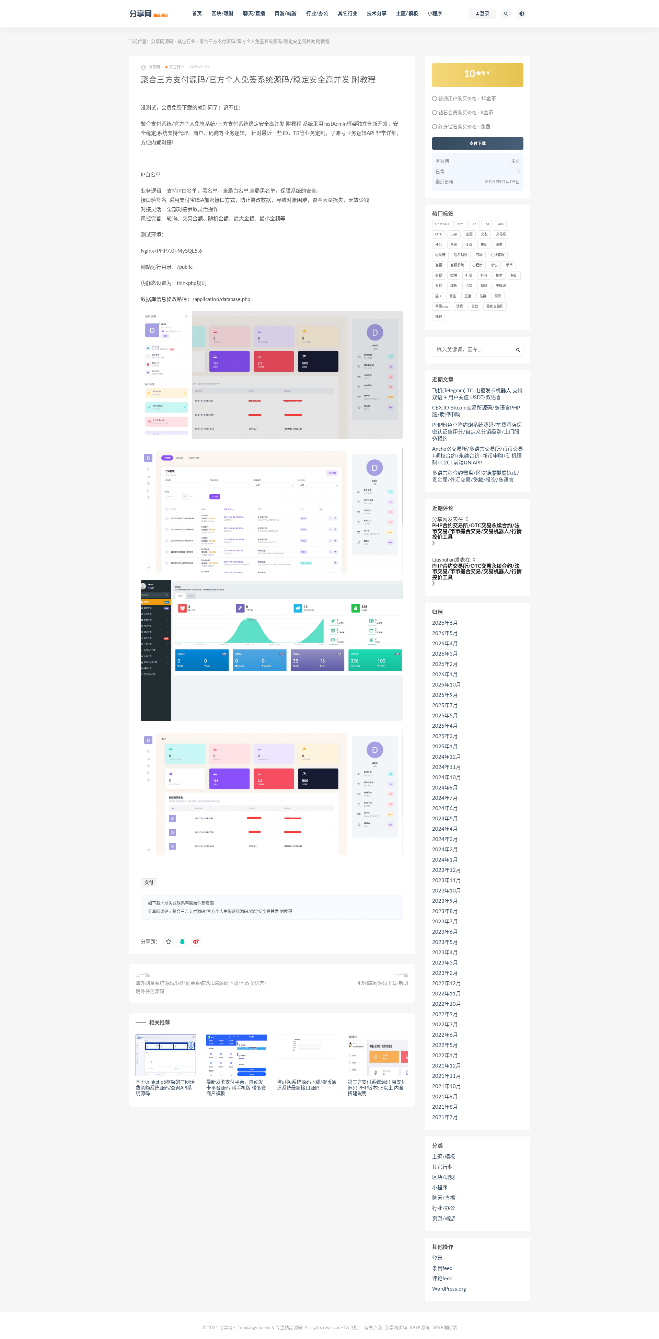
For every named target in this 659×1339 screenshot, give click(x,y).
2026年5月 (445, 633)
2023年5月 (445, 942)
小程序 (435, 13)
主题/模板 (407, 13)
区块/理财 (222, 13)
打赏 (468, 275)
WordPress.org (449, 1289)
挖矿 (514, 275)
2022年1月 (445, 1055)
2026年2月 (445, 664)
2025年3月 (445, 736)
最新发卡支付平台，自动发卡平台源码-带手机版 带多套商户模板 (236, 1088)
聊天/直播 (254, 13)
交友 (484, 234)
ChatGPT (442, 224)
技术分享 (376, 13)
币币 (509, 265)
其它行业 (347, 13)
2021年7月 (445, 1117)
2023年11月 (446, 880)
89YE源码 (420, 1328)
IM (487, 224)
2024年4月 (445, 829)
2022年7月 (445, 1024)
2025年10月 (446, 685)
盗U (438, 296)
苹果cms (441, 306)
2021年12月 (446, 1066)
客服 (438, 265)
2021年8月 (445, 1107)
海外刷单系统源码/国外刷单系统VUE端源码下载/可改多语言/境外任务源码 (201, 987)
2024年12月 (446, 757)
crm (460, 224)
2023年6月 (445, 932)
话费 (459, 306)
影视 (438, 275)
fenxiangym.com (254, 1328)
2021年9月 (445, 1096)
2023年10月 (446, 890)
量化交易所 (495, 306)
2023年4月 (445, 952)
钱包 (438, 317)
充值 (484, 244)
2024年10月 (446, 777)
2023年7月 (445, 921)
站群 (482, 296)
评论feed (442, 1278)
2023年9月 (445, 901)
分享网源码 (162, 41)
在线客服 (498, 255)
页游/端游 (286, 13)
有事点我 (373, 1328)
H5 (474, 224)
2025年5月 (445, 715)
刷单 (499, 244)
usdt (454, 234)
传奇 (468, 244)
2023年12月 (446, 870)
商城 (479, 255)
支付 (148, 882)
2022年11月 (446, 993)
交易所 (501, 234)
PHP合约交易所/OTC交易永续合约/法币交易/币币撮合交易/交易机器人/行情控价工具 (477, 531)
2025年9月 (445, 695)
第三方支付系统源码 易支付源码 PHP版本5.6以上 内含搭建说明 (377, 1088)
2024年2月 (445, 849)
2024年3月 (445, 839)
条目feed (442, 1268)
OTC (438, 234)
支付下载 (478, 143)
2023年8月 (445, 911)
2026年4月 (445, 643)
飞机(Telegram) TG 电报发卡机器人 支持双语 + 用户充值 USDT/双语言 (477, 394)
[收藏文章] (168, 942)
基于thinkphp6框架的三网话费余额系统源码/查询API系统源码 (165, 1088)
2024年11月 (446, 767)
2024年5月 (445, 818)
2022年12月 (446, 983)
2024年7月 (445, 798)
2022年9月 (445, 1014)
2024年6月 (445, 808)
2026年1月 (445, 674)
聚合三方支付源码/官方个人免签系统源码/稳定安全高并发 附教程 (232, 912)
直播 (467, 296)
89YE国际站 (444, 1328)
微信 (453, 275)
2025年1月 (445, 746)
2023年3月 (445, 963)
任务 (438, 244)
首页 (197, 13)
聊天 (498, 296)
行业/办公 (317, 13)
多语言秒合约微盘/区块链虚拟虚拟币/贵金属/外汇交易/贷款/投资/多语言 (475, 477)
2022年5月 (445, 1045)
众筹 (453, 244)
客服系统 (457, 265)
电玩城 (501, 286)
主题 (469, 234)
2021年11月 (446, 1076)
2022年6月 (445, 1035)
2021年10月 (446, 1086)
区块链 (440, 255)
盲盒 (452, 296)
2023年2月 (445, 973)
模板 (453, 286)
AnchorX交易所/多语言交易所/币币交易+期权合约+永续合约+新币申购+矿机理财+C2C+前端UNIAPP (477, 456)
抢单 (499, 275)
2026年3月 (445, 654)
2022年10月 (446, 1004)
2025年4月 (445, 726)
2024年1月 (445, 860)
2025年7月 (445, 705)
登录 (437, 1258)
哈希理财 (460, 255)
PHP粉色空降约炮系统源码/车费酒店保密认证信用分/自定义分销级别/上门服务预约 (477, 432)
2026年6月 (445, 623)
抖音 (484, 275)
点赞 (468, 286)
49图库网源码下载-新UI (383, 983)
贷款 (474, 306)
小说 (494, 265)
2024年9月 (445, 787)
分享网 (440, 519)
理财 (484, 286)
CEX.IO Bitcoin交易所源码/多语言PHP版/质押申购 (476, 411)
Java (500, 224)
